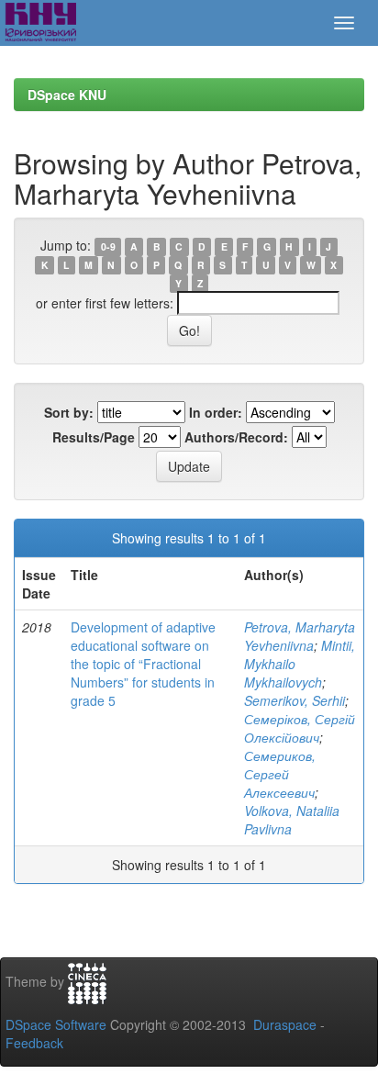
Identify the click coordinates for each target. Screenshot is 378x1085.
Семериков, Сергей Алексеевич (280, 773)
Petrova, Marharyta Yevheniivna (299, 636)
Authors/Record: (236, 437)
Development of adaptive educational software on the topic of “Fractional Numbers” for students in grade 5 (143, 664)
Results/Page (93, 437)
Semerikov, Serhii (294, 700)
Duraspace (285, 1024)
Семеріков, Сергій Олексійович (299, 728)
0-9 (108, 246)
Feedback (34, 1043)
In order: (215, 412)
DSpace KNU (67, 94)
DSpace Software (56, 1024)
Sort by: (69, 412)
